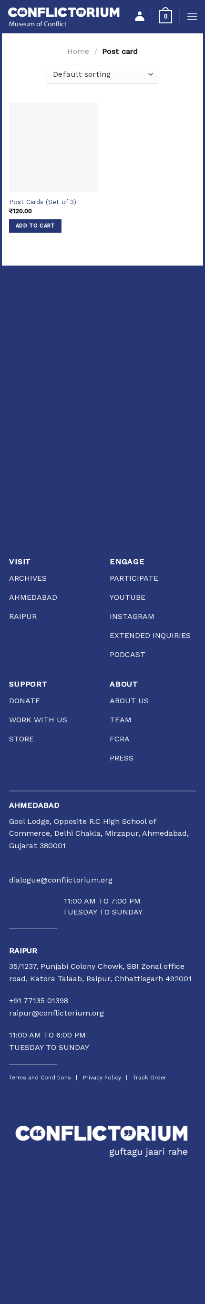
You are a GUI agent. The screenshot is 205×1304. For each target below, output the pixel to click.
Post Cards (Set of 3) (42, 201)
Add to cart (35, 226)
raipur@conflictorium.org (56, 1012)
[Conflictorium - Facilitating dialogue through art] (64, 17)
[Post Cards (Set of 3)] (53, 147)
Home (78, 51)
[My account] (139, 16)
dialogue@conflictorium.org (61, 879)
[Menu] (192, 16)
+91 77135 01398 (38, 1000)
